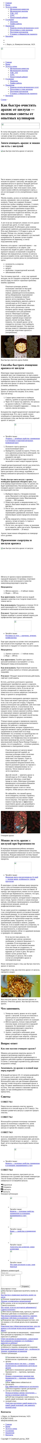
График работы (16, 24)
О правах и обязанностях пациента (23, 34)
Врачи (7, 5)
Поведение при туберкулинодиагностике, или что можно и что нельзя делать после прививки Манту (20, 1328)
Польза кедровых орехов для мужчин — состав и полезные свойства (21, 1394)
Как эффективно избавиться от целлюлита (21, 1386)
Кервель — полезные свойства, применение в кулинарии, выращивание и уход (22, 1164)
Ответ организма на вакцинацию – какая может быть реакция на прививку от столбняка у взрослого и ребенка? (19, 1341)
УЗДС (12, 15)
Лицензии (14, 22)
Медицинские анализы (19, 11)
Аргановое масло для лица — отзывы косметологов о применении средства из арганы (21, 1366)
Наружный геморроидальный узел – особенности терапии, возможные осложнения (20, 1350)
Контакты (9, 36)
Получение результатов (19, 32)
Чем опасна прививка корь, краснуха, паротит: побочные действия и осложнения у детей (19, 1317)
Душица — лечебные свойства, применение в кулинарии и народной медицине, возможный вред (22, 440)
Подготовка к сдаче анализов (21, 30)
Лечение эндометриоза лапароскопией (16, 1301)
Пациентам (9, 26)
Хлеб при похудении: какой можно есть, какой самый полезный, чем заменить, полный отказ (21, 1405)
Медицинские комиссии (19, 9)
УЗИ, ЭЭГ (14, 13)
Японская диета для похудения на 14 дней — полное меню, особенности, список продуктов (21, 879)
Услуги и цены (11, 7)
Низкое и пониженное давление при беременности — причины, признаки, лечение (20, 1378)
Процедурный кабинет (19, 17)
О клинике (9, 20)
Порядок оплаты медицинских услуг (24, 28)
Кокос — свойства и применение (23, 1231)
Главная (8, 3)
